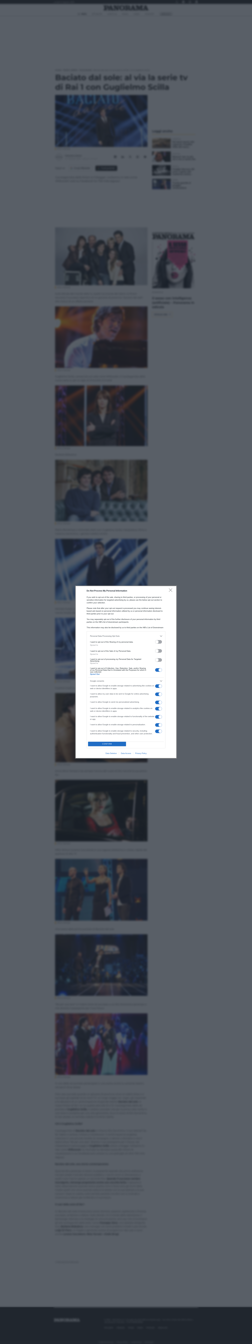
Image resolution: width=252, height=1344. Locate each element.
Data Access (126, 753)
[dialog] (126, 672)
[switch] (158, 642)
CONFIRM (107, 744)
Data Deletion (111, 753)
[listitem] (126, 636)
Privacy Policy (141, 753)
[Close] (171, 590)
